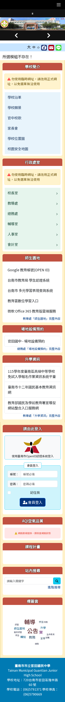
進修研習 (18, 632)
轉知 (23, 637)
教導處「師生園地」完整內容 (41, 318)
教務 (32, 637)
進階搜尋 (54, 587)
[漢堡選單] (58, 5)
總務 (37, 643)
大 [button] (29, 47)
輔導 (29, 622)
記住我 (35, 492)
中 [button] (34, 47)
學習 (41, 622)
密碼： (14, 484)
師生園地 (19, 628)
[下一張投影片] (48, 35)
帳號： (14, 474)
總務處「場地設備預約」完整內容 (38, 348)
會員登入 (34, 502)
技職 (47, 637)
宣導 (42, 638)
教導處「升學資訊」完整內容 (41, 415)
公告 (32, 631)
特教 (46, 621)
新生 (17, 635)
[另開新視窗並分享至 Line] (58, 48)
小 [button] (38, 47)
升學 (43, 628)
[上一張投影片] (16, 35)
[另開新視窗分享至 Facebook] (44, 48)
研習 (17, 624)
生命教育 (51, 634)
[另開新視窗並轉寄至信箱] (51, 48)
